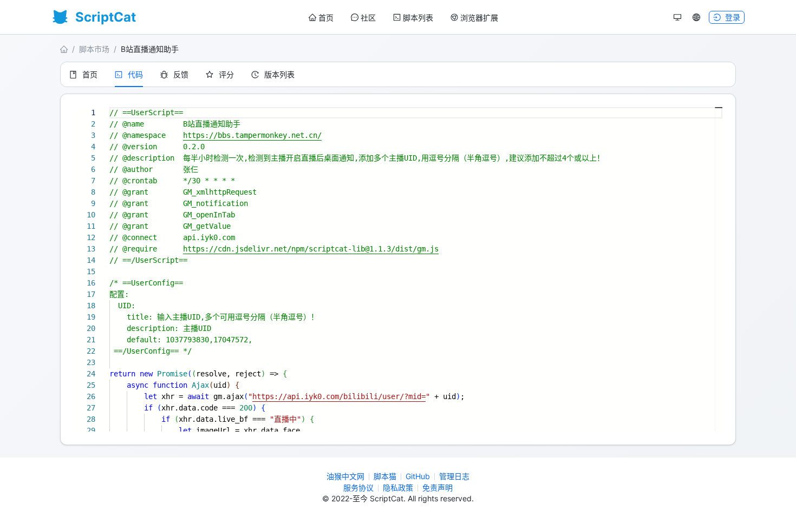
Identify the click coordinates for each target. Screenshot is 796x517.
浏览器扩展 (479, 17)
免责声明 (437, 487)
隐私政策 (398, 487)
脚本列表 (418, 17)
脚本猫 (385, 476)
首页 (326, 17)
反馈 (180, 74)
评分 (226, 74)
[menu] (403, 18)
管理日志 (454, 476)
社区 (368, 17)
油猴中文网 (345, 476)
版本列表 (279, 74)
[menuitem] (321, 18)
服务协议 (358, 487)
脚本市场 (94, 49)
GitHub (418, 476)
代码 (135, 74)
